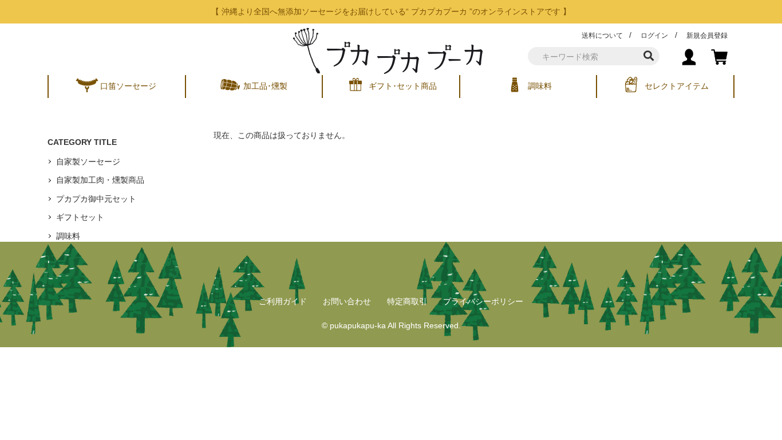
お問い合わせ (347, 301)
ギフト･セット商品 (403, 86)
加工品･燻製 (265, 86)
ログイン (654, 36)
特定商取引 (407, 301)
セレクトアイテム (677, 86)
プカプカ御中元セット (96, 198)
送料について (602, 36)
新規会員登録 (707, 36)
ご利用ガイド (283, 301)
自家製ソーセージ (88, 161)
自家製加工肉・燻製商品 (100, 179)
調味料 (540, 86)
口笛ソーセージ (128, 86)
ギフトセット (80, 217)
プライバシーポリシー (483, 301)
